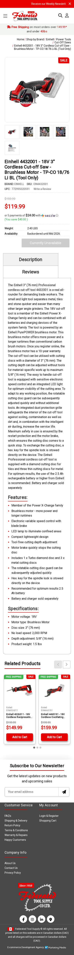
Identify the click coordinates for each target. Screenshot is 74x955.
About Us (10, 863)
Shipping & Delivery (16, 820)
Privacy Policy (13, 872)
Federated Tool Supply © (29, 928)
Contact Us (11, 867)
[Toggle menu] (5, 16)
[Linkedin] (41, 919)
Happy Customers (15, 839)
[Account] (66, 16)
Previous (58, 664)
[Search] (59, 15)
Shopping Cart (47, 820)
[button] (37, 215)
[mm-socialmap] (50, 919)
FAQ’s (8, 815)
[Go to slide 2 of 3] (37, 748)
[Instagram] (32, 919)
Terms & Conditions (16, 830)
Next (66, 664)
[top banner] (70, 3)
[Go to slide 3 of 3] (40, 748)
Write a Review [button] (42, 189)
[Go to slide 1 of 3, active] (34, 748)
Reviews (30, 272)
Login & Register (49, 815)
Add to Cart (19, 737)
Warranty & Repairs (16, 835)
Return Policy (12, 825)
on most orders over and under (39, 29)
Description (30, 259)
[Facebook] (23, 919)
